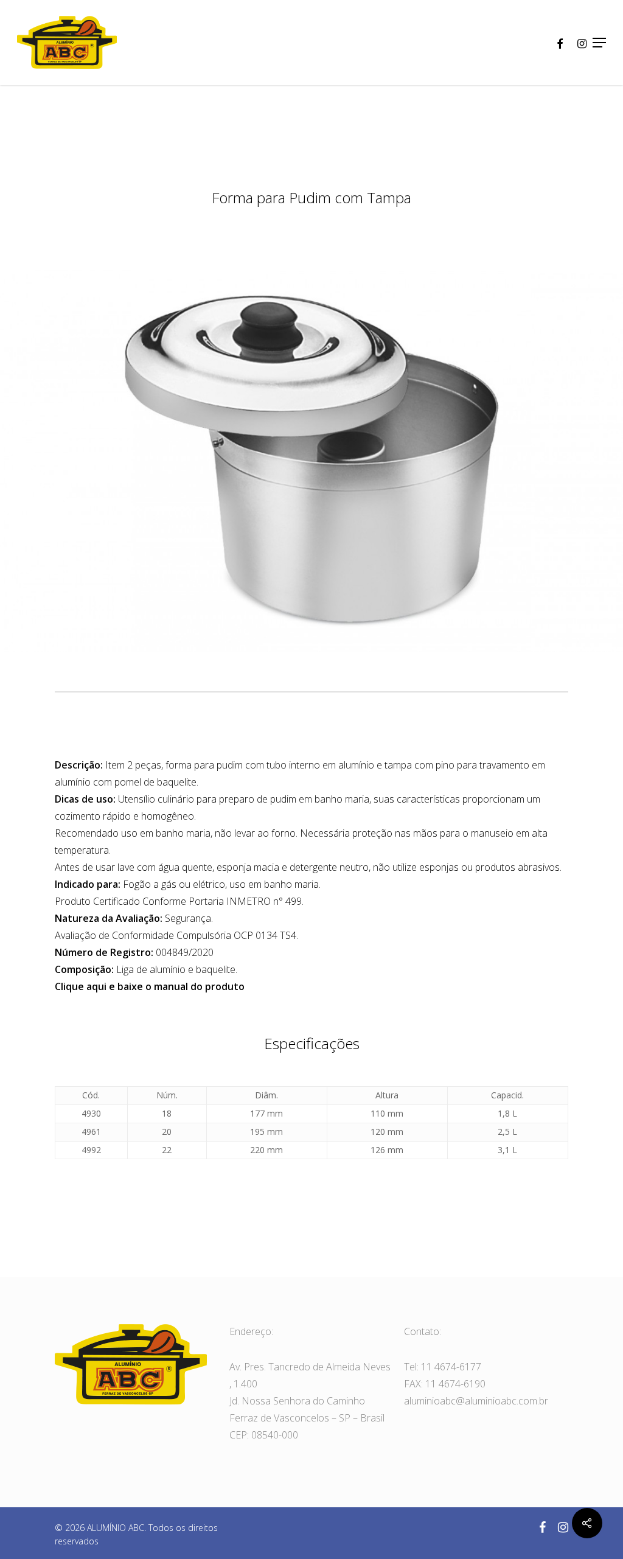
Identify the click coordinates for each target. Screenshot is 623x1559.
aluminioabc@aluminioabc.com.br (476, 1400)
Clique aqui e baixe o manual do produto (150, 986)
